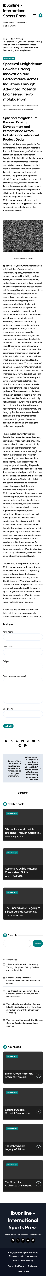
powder (21, 109)
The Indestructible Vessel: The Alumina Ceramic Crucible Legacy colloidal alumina (24, 1023)
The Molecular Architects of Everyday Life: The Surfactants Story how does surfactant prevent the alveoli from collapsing (23, 1008)
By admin (6, 105)
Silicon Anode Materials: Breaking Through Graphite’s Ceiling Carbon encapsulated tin (23, 834)
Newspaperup (15, 1256)
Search (12, 935)
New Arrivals (9, 59)
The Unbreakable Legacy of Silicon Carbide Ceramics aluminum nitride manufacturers (22, 913)
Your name (8, 631)
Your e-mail (8, 646)
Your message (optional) (14, 675)
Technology (33, 1266)
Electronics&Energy (16, 1266)
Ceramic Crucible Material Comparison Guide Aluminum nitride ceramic (21, 872)
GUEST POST (23, 1271)
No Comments (32, 105)
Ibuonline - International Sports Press (14, 10)
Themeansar (30, 1256)
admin (24, 792)
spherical (29, 109)
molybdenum (10, 109)
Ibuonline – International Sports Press (23, 1220)
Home (16, 1260)
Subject (6, 661)
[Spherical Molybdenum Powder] (23, 236)
